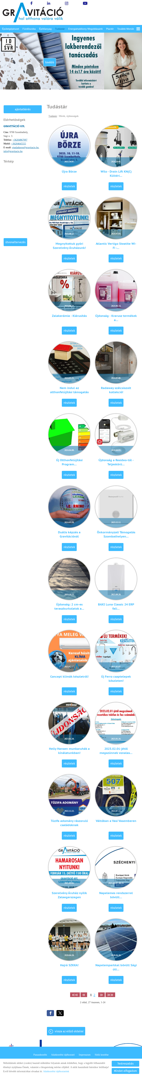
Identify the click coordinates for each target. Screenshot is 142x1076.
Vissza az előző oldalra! (69, 1031)
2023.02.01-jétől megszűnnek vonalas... (116, 751)
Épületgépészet (10, 28)
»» (110, 994)
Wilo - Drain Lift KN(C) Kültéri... (116, 174)
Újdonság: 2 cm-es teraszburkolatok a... (69, 606)
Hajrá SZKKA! (69, 965)
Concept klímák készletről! (69, 676)
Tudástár (60, 28)
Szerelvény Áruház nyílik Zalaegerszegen (69, 895)
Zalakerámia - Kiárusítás (69, 316)
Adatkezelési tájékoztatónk (56, 1071)
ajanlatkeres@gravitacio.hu (25, 147)
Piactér (110, 28)
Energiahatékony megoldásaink (85, 28)
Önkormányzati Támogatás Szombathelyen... (116, 534)
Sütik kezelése (102, 1054)
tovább (49, 62)
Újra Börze (69, 171)
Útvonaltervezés (15, 242)
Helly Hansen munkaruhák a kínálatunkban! (69, 751)
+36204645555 (18, 143)
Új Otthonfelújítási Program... (69, 462)
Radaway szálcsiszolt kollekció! (116, 390)
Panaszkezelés (40, 1054)
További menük (125, 28)
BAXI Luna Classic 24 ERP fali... (116, 606)
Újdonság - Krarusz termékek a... (116, 318)
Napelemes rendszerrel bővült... (116, 895)
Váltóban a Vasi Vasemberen (116, 821)
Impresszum (85, 1054)
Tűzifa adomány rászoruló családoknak (69, 823)
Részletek (69, 186)
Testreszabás (125, 1063)
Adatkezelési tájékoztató (63, 1054)
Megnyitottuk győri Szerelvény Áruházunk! (69, 246)
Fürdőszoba (29, 28)
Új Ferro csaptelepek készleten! (116, 679)
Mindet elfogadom (125, 1071)
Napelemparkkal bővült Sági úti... (116, 967)
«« (75, 994)
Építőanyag (45, 28)
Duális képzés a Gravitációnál (69, 534)
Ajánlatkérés (22, 109)
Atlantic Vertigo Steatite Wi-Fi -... (116, 246)
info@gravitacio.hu (13, 151)
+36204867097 (20, 140)
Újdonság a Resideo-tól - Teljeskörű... (116, 462)
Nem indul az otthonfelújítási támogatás (69, 390)
